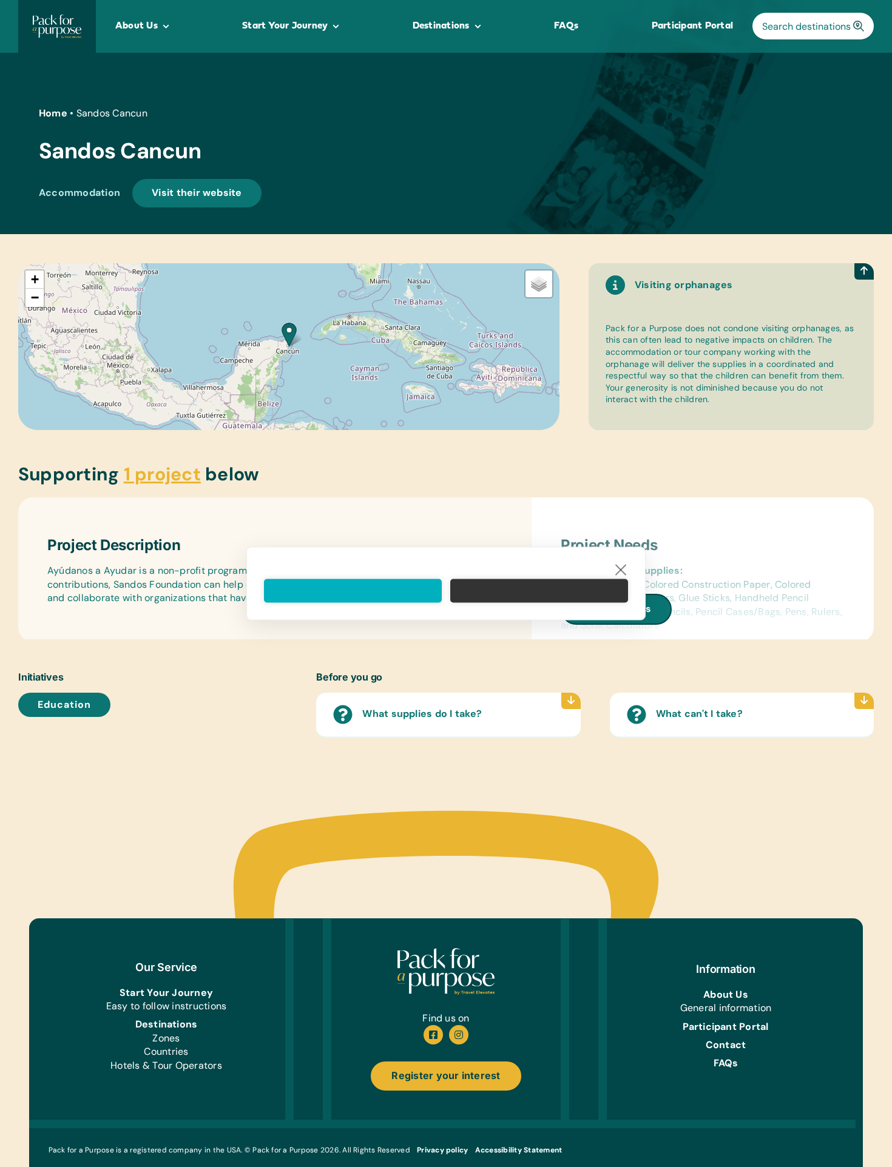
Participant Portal (725, 1026)
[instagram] (458, 1034)
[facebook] (433, 1034)
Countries (166, 1051)
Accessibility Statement (519, 1150)
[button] (289, 334)
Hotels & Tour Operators (166, 1065)
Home (53, 113)
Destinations (166, 1024)
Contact (726, 1044)
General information (726, 1007)
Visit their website (197, 192)
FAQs (726, 1063)
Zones (166, 1038)
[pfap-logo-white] (446, 952)
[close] (621, 569)
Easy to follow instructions (166, 1006)
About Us (725, 994)
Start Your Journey (166, 992)
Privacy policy (442, 1150)
